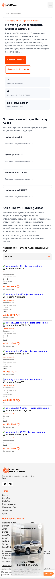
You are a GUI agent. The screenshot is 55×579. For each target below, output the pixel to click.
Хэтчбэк (6, 498)
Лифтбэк (6, 501)
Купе (4, 513)
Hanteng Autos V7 (15, 382)
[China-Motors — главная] (9, 5)
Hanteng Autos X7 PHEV (18, 325)
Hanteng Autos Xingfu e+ (18, 410)
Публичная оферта (10, 558)
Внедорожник (9, 504)
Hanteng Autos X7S (15, 297)
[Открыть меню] (50, 5)
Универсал (7, 510)
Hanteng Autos (16, 14)
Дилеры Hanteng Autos (18, 69)
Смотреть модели (15, 60)
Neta (32, 522)
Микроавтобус (9, 507)
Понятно (48, 573)
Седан (5, 495)
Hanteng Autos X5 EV (17, 435)
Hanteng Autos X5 (15, 269)
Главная (6, 14)
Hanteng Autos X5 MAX (18, 354)
